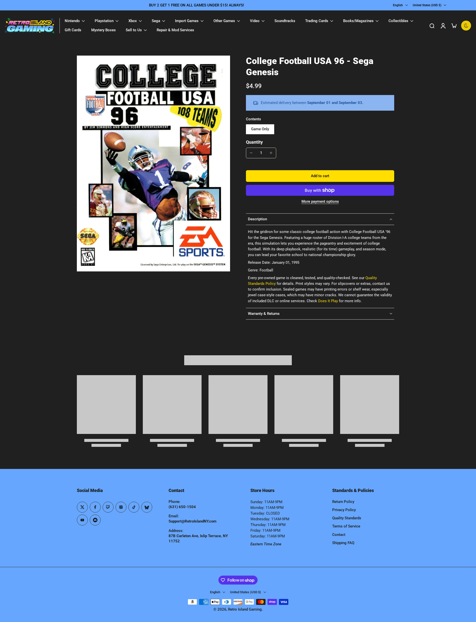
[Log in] (442, 25)
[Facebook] (95, 507)
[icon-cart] (453, 26)
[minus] (251, 153)
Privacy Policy (344, 510)
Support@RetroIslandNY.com (192, 521)
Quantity (254, 142)
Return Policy (343, 501)
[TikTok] (133, 507)
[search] (431, 26)
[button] (320, 176)
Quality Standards (346, 518)
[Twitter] (82, 507)
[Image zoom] (153, 163)
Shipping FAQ (343, 543)
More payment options (320, 202)
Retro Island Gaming (245, 609)
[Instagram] (121, 507)
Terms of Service (346, 526)
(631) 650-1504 (182, 507)
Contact (338, 534)
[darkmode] (466, 26)
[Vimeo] (95, 520)
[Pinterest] (108, 507)
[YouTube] (82, 520)
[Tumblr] (146, 507)
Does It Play (328, 301)
